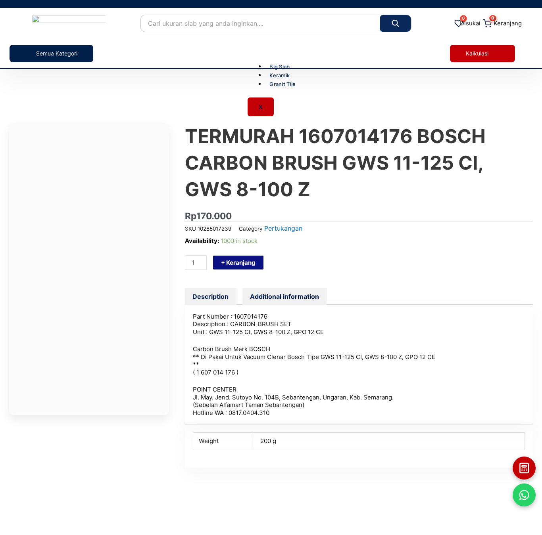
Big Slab (279, 66)
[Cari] (395, 23)
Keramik (279, 75)
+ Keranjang (238, 262)
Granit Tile (282, 84)
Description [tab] (210, 296)
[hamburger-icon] (286, 53)
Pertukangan (283, 228)
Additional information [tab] (284, 296)
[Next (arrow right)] (528, 272)
